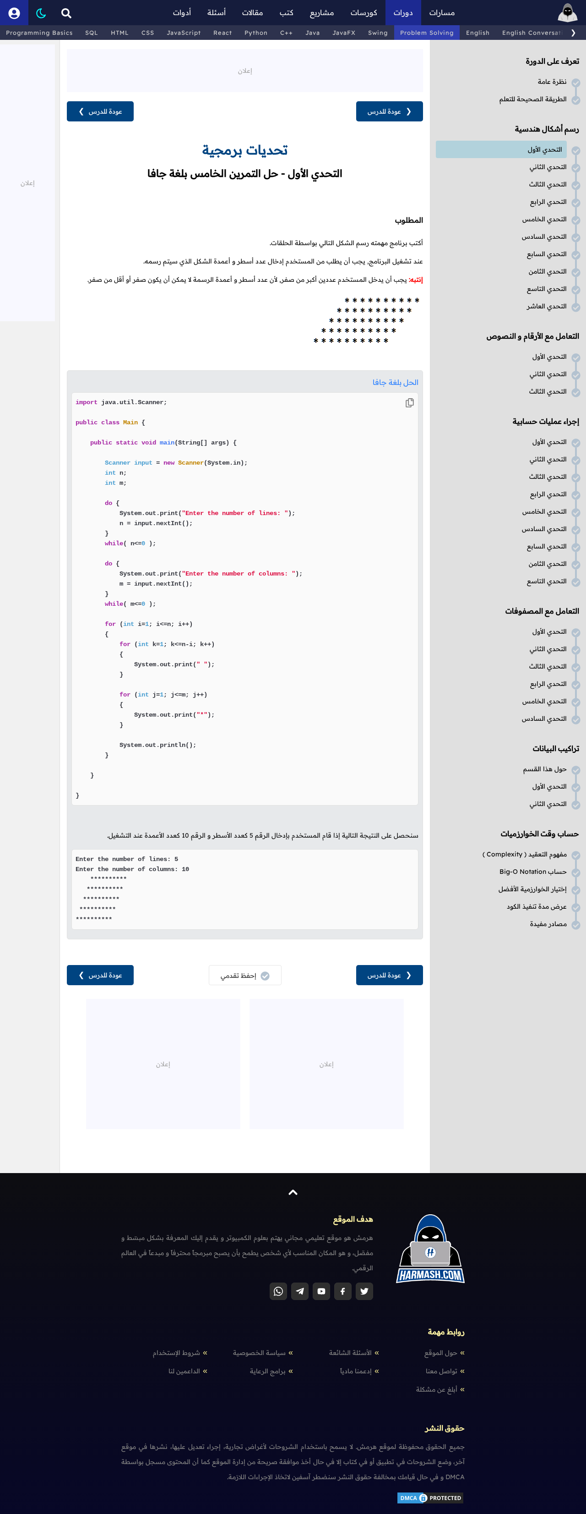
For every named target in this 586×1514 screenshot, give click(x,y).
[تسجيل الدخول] (14, 12)
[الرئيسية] (567, 12)
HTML (120, 32)
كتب (286, 12)
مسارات (442, 12)
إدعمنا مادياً (356, 1371)
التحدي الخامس (544, 219)
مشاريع (322, 12)
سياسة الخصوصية (259, 1353)
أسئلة (216, 12)
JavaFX (344, 32)
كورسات (364, 12)
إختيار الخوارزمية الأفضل (533, 889)
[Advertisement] (245, 69)
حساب (533, 871)
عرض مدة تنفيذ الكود (537, 906)
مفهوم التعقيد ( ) (525, 854)
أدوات (182, 12)
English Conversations (538, 32)
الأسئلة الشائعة (350, 1353)
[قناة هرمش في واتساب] (278, 1291)
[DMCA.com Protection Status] (430, 1502)
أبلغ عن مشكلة (436, 1389)
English (478, 32)
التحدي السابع (547, 254)
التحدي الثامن (548, 271)
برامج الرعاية (268, 1371)
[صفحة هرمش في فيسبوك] (343, 1291)
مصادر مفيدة (548, 924)
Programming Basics (39, 32)
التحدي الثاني (548, 167)
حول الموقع (440, 1353)
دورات (403, 12)
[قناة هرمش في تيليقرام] (300, 1291)
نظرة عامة (552, 81)
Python (256, 32)
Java (312, 32)
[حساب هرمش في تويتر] (364, 1291)
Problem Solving (427, 32)
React (222, 32)
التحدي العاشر (547, 306)
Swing (378, 32)
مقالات (252, 12)
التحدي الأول (545, 149)
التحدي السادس (544, 236)
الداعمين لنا (184, 1371)
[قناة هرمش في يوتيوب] (321, 1291)
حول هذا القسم (545, 769)
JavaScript (184, 32)
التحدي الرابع (548, 201)
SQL (91, 32)
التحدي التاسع (547, 289)
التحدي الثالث (548, 184)
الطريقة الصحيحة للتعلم (533, 99)
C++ (286, 32)
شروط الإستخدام (176, 1353)
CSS (147, 32)
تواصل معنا (441, 1371)
